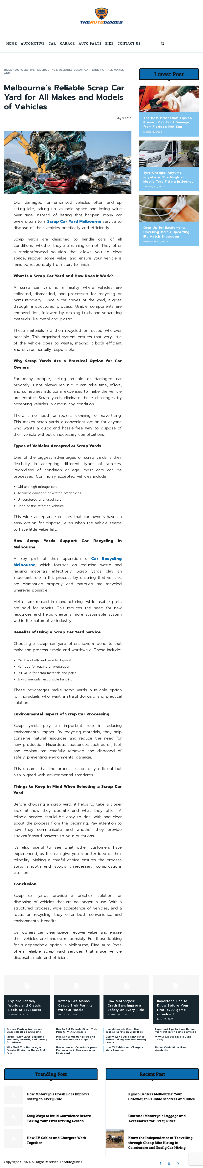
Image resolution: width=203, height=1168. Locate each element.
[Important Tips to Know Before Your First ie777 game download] (176, 985)
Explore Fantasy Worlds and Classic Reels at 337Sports (24, 1005)
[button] (162, 43)
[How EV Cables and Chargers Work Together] (13, 1138)
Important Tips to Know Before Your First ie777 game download (173, 1008)
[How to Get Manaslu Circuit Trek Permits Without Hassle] (77, 985)
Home (8, 70)
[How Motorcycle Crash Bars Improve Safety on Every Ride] (126, 985)
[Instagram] (169, 1163)
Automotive (25, 70)
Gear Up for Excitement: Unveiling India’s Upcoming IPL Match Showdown (166, 232)
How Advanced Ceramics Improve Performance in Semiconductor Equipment (76, 1050)
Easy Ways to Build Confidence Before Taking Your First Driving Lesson (126, 1039)
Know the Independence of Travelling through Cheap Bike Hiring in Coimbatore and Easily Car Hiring (160, 1142)
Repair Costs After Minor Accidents (171, 1048)
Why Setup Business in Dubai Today (173, 1038)
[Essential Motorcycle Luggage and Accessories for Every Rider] (115, 1116)
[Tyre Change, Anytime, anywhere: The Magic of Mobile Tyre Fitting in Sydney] (169, 154)
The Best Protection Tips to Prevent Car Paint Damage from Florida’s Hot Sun (167, 122)
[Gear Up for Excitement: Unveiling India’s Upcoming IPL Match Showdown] (169, 208)
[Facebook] (160, 1163)
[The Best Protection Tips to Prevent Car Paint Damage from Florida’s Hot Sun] (169, 99)
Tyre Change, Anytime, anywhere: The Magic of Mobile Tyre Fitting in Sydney (168, 177)
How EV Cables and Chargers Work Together (124, 1048)
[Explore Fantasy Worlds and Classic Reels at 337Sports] (27, 985)
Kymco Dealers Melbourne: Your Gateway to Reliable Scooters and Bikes (161, 1096)
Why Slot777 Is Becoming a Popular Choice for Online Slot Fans (26, 1050)
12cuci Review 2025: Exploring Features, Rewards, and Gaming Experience (27, 1039)
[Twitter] (178, 1163)
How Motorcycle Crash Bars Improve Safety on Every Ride (125, 1005)
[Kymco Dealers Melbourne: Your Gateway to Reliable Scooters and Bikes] (115, 1095)
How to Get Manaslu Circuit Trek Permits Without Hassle (75, 1005)
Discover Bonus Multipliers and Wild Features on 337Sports (75, 1038)
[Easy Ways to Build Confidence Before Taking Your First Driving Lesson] (13, 1116)
